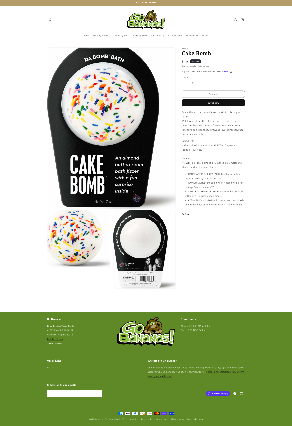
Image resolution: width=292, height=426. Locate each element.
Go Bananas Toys (102, 419)
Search (50, 367)
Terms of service (162, 419)
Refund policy (132, 419)
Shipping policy (177, 419)
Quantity (185, 77)
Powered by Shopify (117, 419)
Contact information (195, 419)
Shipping (185, 66)
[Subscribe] (98, 393)
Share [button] (188, 214)
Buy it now (213, 102)
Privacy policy (147, 419)
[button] (50, 20)
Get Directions (55, 339)
